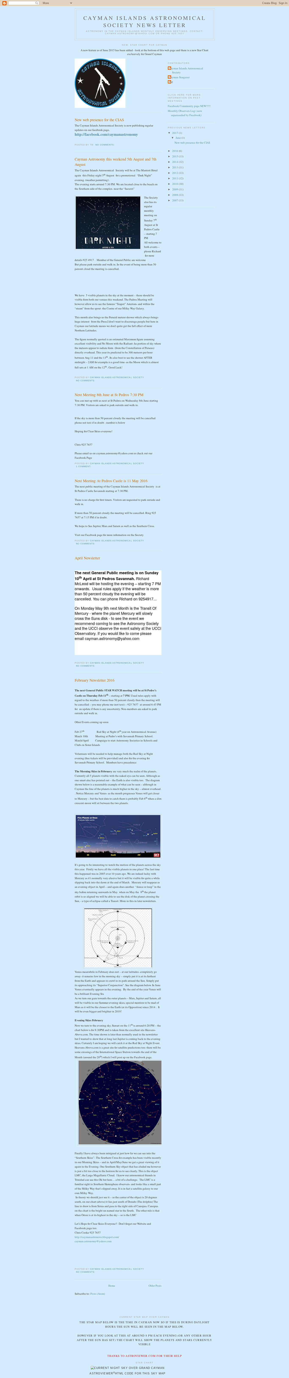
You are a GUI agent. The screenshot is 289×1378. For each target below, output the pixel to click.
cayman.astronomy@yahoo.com (93, 1241)
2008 (175, 195)
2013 (175, 167)
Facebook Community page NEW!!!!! (189, 106)
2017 (175, 133)
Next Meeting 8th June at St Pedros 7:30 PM (109, 394)
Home (111, 1285)
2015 (175, 156)
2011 (175, 178)
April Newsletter (87, 557)
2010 (175, 184)
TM (171, 82)
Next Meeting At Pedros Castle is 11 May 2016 (111, 480)
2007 (175, 200)
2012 (175, 173)
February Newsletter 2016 (94, 680)
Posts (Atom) (97, 1294)
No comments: (105, 145)
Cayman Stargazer (179, 77)
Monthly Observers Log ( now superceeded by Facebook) (185, 113)
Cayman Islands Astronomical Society (186, 70)
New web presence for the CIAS (99, 119)
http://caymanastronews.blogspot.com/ (97, 1237)
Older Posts (155, 1285)
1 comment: (84, 466)
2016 (175, 151)
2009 (175, 189)
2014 (175, 162)
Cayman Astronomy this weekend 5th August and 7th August (115, 161)
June (179, 138)
